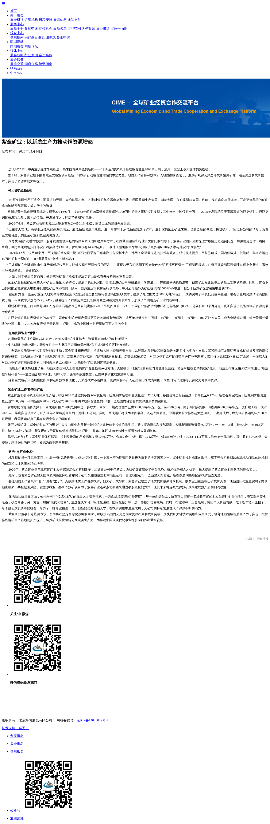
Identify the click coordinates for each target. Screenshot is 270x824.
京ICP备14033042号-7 (92, 720)
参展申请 (31, 28)
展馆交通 (17, 64)
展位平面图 (119, 28)
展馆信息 (60, 19)
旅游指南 (45, 64)
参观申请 (63, 37)
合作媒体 (45, 55)
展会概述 (17, 19)
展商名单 (60, 28)
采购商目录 (33, 37)
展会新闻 (17, 55)
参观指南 (17, 37)
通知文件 (74, 19)
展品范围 (75, 28)
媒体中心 (17, 50)
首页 (13, 11)
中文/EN (16, 73)
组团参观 (49, 37)
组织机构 (31, 19)
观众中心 (17, 33)
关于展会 (17, 15)
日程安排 (46, 19)
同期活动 (17, 42)
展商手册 (17, 28)
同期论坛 (31, 46)
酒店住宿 (31, 64)
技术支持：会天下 (15, 728)
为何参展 (89, 28)
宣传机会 (46, 28)
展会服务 (17, 59)
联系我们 (17, 68)
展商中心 (17, 24)
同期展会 (17, 46)
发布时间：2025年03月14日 (22, 151)
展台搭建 (103, 28)
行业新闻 (31, 55)
